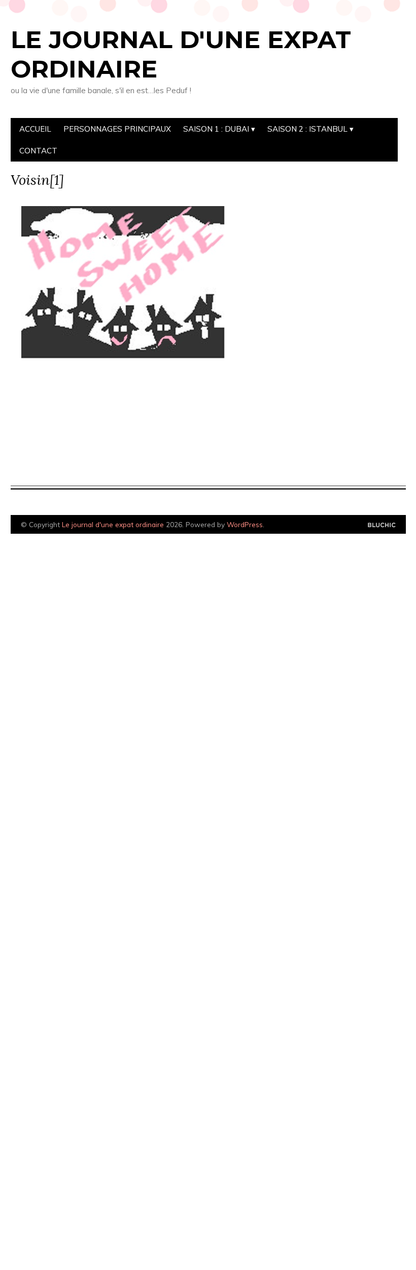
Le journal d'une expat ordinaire (181, 54)
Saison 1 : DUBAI (216, 129)
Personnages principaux (117, 129)
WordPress (245, 524)
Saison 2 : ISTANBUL (307, 129)
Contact (38, 150)
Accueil (35, 129)
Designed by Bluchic (382, 525)
